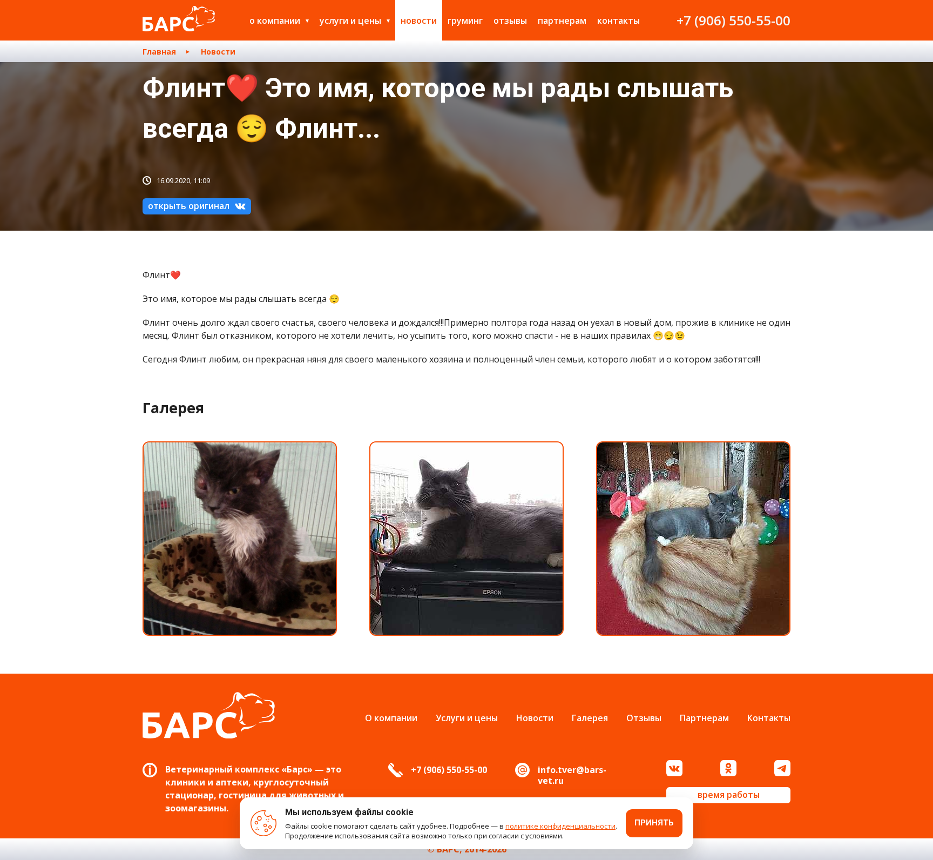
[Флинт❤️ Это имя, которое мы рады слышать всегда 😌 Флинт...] (240, 538)
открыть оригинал (188, 206)
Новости (419, 20)
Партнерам (562, 20)
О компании (274, 20)
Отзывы (510, 20)
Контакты (618, 20)
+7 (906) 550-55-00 (733, 20)
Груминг (465, 20)
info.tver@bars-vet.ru (572, 775)
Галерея (590, 718)
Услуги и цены (350, 20)
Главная (159, 51)
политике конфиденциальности (560, 826)
